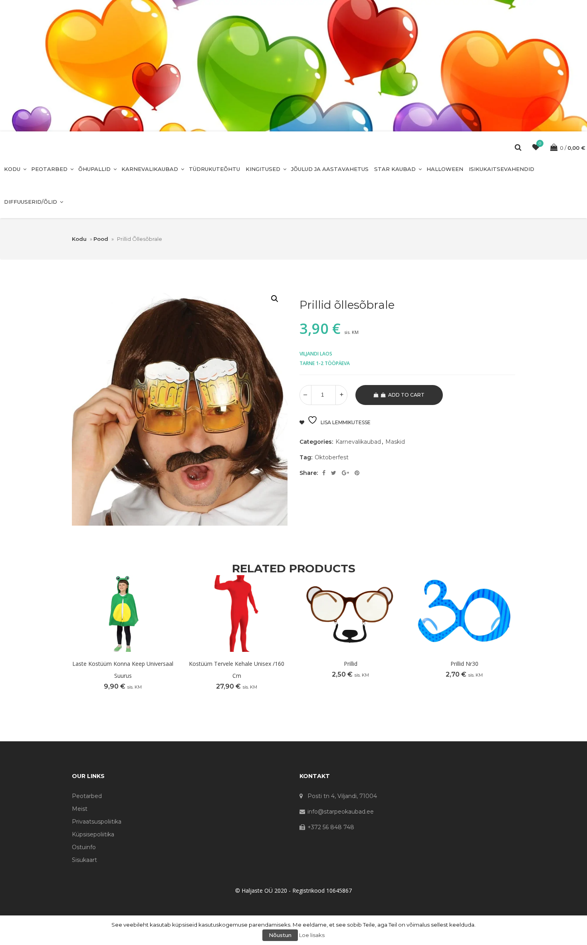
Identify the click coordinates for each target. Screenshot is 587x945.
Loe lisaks (312, 935)
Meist (79, 808)
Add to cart (406, 395)
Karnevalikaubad (149, 169)
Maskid (395, 441)
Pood (100, 239)
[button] (275, 299)
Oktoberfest (332, 457)
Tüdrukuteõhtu (214, 169)
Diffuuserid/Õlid (30, 202)
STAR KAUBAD (395, 169)
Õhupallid (94, 169)
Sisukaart (84, 860)
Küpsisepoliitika (93, 834)
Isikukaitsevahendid (501, 169)
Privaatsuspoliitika (96, 821)
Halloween (444, 169)
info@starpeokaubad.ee (340, 811)
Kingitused (263, 169)
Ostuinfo (84, 847)
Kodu (12, 169)
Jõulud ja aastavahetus (330, 169)
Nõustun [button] (280, 935)
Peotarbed (49, 169)
